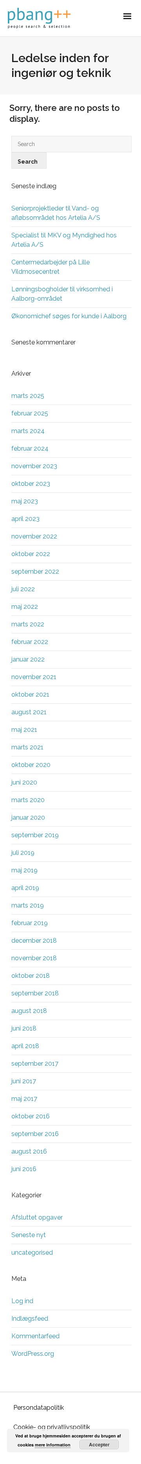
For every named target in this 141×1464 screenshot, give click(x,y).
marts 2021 (27, 747)
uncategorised (32, 1252)
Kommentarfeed (35, 1336)
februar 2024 (30, 448)
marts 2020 (28, 800)
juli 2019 (22, 852)
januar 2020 (28, 817)
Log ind (22, 1301)
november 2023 (34, 466)
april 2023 (25, 518)
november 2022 (34, 536)
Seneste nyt (28, 1235)
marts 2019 (27, 905)
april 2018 (25, 1046)
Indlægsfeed (29, 1318)
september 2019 (35, 835)
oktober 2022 (30, 554)
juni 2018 (23, 1028)
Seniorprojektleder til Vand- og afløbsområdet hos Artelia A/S (55, 213)
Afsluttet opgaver (37, 1217)
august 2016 (29, 1151)
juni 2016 (23, 1169)
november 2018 (34, 958)
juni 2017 (23, 1081)
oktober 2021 (30, 694)
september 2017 (34, 1063)
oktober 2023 (30, 483)
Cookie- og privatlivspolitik (51, 1427)
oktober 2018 (30, 975)
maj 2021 (24, 729)
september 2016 (35, 1134)
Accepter (99, 1444)
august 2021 (29, 712)
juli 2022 (23, 589)
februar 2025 (29, 413)
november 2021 (33, 677)
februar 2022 (29, 642)
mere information (52, 1445)
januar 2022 (28, 659)
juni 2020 (24, 782)
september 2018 (35, 993)
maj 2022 (24, 606)
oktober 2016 (30, 1116)
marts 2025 (27, 395)
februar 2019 (29, 923)
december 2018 (34, 940)
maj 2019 (24, 870)
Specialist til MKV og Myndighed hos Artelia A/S (64, 240)
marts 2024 (28, 431)
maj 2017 (24, 1098)
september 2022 (35, 571)
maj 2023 (24, 501)
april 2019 (25, 888)
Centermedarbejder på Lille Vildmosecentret (50, 267)
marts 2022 (27, 624)
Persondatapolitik (38, 1407)
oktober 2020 (31, 765)
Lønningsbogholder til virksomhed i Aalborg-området (62, 293)
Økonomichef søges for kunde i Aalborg (69, 316)
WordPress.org (32, 1353)
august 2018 (29, 1011)
